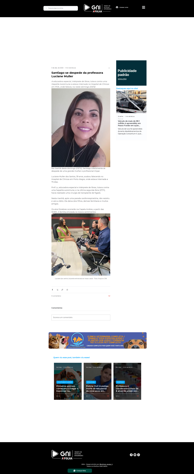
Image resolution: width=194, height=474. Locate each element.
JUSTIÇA (120, 382)
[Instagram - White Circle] (138, 454)
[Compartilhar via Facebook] (52, 290)
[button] (143, 7)
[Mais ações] (109, 68)
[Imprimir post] (67, 290)
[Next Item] (143, 101)
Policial (120, 119)
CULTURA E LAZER (65, 382)
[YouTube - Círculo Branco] (134, 454)
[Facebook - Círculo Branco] (131, 454)
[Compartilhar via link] (62, 290)
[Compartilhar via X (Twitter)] (57, 290)
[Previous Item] (119, 101)
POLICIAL (91, 382)
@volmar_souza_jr (106, 464)
